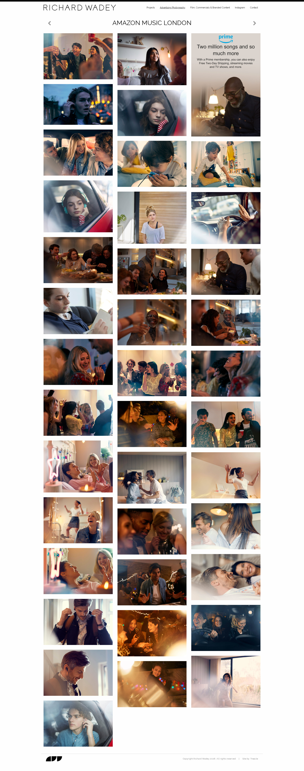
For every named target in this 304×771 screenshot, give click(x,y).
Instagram (240, 7)
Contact (254, 7)
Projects (151, 7)
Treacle (254, 759)
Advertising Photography (172, 7)
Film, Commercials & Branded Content (210, 7)
